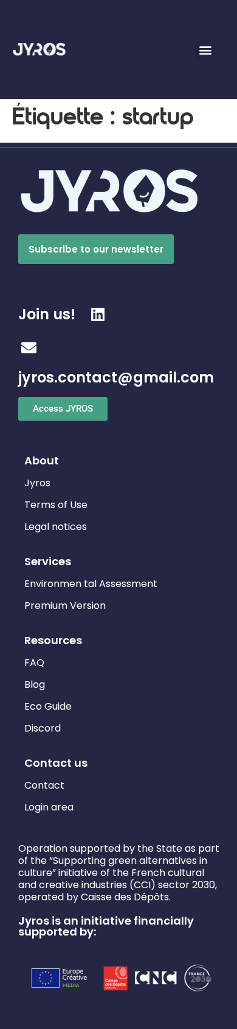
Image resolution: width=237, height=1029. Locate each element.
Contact (44, 785)
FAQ (34, 663)
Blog (34, 684)
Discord (42, 728)
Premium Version (65, 606)
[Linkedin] (98, 314)
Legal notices (55, 527)
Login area (49, 807)
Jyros (37, 483)
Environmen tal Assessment (90, 584)
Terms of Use (56, 505)
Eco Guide (48, 706)
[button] (205, 49)
